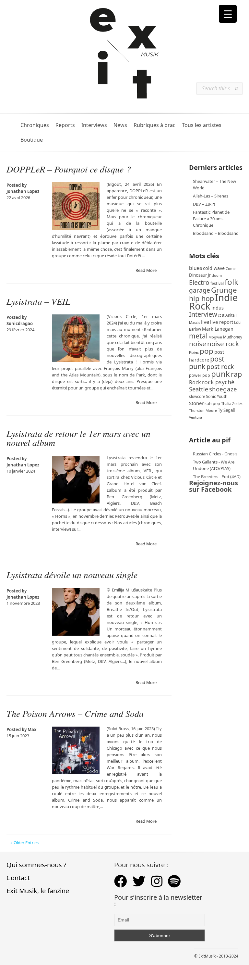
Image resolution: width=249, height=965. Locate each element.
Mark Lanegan (217, 329)
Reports (65, 125)
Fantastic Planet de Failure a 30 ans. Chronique (211, 218)
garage (199, 290)
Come (230, 268)
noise (197, 343)
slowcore (197, 396)
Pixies (194, 352)
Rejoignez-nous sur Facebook (213, 486)
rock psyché (218, 382)
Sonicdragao (19, 323)
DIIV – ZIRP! (204, 204)
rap (236, 374)
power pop (199, 375)
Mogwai (215, 337)
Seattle (198, 389)
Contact (18, 877)
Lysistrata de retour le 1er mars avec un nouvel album (78, 438)
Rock (195, 382)
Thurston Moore (203, 410)
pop (206, 351)
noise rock (223, 343)
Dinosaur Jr (200, 275)
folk (231, 281)
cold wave (214, 268)
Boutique (31, 139)
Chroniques (34, 125)
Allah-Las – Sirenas (210, 196)
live (205, 321)
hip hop (201, 298)
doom (217, 275)
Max (32, 729)
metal (198, 335)
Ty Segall (226, 410)
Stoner (196, 403)
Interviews (94, 125)
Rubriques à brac (154, 125)
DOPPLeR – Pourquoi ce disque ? (68, 169)
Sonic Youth (217, 396)
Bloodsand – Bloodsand (216, 233)
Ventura (195, 417)
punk (220, 373)
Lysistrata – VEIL (38, 301)
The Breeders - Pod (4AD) (217, 476)
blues (195, 268)
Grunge (224, 290)
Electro (199, 282)
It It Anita (226, 315)
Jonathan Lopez (22, 191)
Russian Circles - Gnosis (215, 454)
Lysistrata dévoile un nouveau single (71, 574)
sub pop (212, 403)
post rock (220, 366)
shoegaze (223, 389)
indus (217, 307)
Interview (203, 314)
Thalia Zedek (232, 403)
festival (217, 283)
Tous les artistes (201, 125)
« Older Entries (24, 842)
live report (221, 322)
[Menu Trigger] (228, 14)
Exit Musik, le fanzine (37, 890)
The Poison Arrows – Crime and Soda (75, 713)
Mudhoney (232, 336)
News (120, 125)
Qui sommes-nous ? (36, 864)
